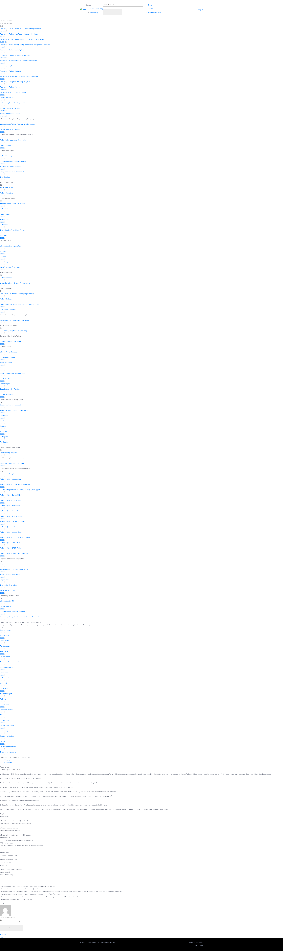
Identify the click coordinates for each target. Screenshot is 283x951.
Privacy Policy (198, 945)
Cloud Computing (96, 9)
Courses (151, 9)
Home (150, 5)
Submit (11, 928)
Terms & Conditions (195, 942)
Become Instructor (154, 13)
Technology (94, 13)
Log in (200, 10)
